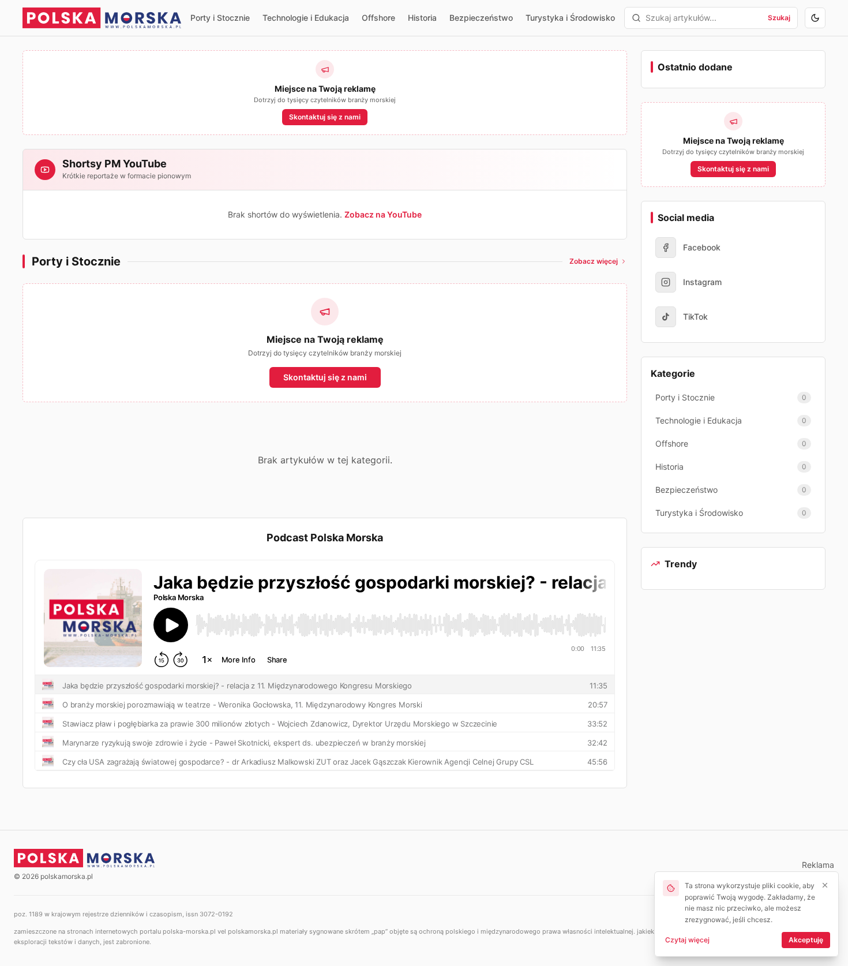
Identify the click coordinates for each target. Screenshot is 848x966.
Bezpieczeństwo (481, 18)
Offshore (378, 18)
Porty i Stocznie (220, 18)
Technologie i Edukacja (305, 18)
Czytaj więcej (687, 939)
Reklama (818, 865)
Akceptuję (806, 939)
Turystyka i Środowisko (570, 18)
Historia (422, 18)
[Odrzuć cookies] (825, 885)
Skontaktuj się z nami (325, 117)
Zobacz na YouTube (383, 214)
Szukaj (779, 17)
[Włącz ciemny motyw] (815, 18)
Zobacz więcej (593, 261)
